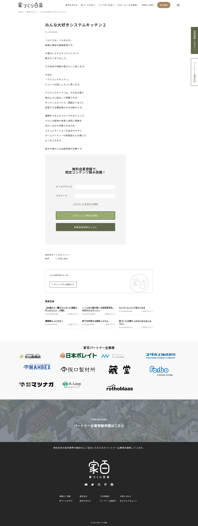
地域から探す (148, 5)
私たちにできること (128, 500)
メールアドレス (64, 186)
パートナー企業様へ (108, 500)
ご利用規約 (104, 496)
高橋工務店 (63, 258)
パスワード (61, 195)
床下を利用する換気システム (95, 320)
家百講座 (164, 5)
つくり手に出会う (106, 5)
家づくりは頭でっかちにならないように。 (135, 322)
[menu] (178, 4)
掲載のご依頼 (65, 496)
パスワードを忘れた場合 (85, 204)
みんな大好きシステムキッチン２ (54, 12)
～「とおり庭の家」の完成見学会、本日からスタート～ (98, 309)
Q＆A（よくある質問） (128, 5)
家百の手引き (71, 5)
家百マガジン (32, 12)
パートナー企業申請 (194, 72)
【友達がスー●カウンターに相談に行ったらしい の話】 (61, 309)
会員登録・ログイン (194, 40)
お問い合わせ (125, 496)
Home (21, 12)
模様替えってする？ (54, 320)
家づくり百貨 (102, 522)
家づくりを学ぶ (88, 5)
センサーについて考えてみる (132, 307)
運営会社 (83, 496)
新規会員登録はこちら (85, 227)
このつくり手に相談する (63, 284)
